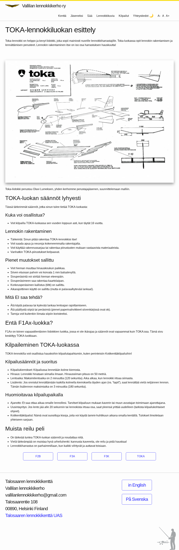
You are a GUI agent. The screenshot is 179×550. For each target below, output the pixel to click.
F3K (106, 456)
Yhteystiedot (140, 15)
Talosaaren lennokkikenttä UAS (33, 515)
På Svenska (137, 499)
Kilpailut (124, 15)
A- (159, 15)
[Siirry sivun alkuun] (166, 538)
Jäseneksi (76, 15)
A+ (167, 15)
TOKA (141, 456)
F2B (38, 456)
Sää (89, 15)
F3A (72, 456)
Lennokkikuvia (105, 15)
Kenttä (62, 15)
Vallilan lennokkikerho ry (44, 5)
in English (137, 485)
